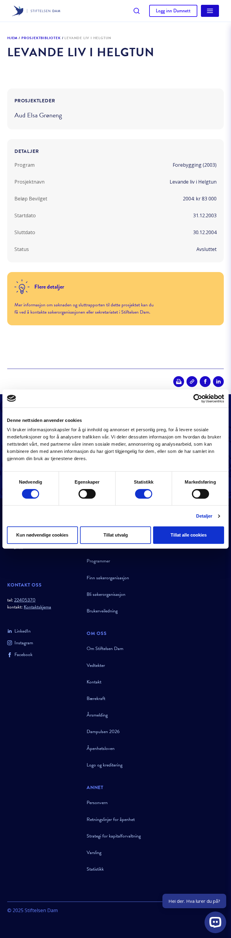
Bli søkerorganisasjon (106, 594)
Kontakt (94, 682)
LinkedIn (22, 631)
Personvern (97, 802)
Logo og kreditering (104, 765)
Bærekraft (96, 698)
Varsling (94, 852)
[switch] (87, 494)
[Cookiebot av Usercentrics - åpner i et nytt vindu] (197, 398)
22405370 (24, 600)
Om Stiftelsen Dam (105, 648)
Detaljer (204, 516)
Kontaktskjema (37, 607)
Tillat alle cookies (189, 534)
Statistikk (95, 869)
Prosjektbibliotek (41, 38)
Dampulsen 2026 (103, 731)
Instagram (23, 642)
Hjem (12, 38)
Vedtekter (96, 665)
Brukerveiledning (102, 610)
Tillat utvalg (115, 534)
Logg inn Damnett (173, 10)
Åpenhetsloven (101, 748)
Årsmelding (97, 715)
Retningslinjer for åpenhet (111, 819)
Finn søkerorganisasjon (108, 577)
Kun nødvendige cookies (42, 534)
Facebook (23, 654)
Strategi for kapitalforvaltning (114, 836)
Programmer (98, 561)
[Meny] (210, 11)
